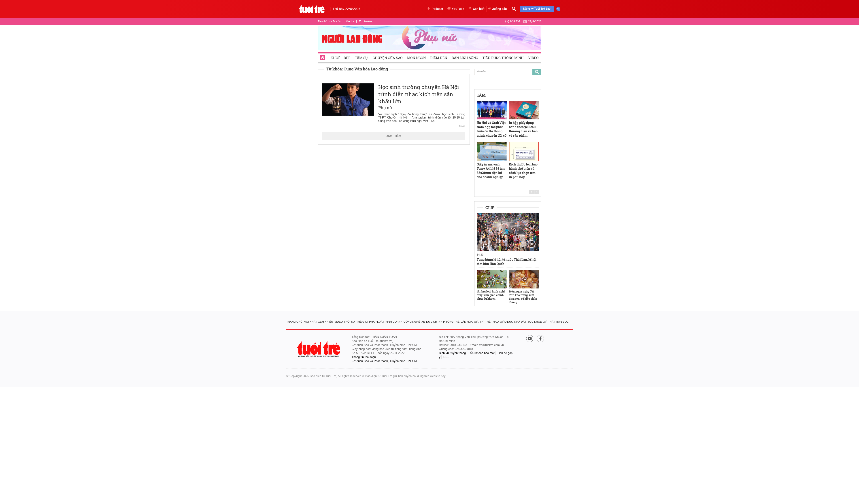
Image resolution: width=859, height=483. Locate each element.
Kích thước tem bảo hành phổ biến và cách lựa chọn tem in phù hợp (523, 170)
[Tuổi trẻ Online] (319, 349)
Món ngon (416, 57)
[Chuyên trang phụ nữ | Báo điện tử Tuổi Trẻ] (429, 38)
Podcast (437, 9)
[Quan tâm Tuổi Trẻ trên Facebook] (540, 339)
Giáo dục (506, 321)
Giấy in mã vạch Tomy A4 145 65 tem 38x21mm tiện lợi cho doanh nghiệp (491, 170)
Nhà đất (520, 321)
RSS (446, 357)
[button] (531, 192)
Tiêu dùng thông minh (503, 57)
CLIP (490, 207)
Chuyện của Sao (388, 57)
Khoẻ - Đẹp (341, 57)
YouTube (458, 9)
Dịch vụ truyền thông (452, 353)
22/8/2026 (534, 21)
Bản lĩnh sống (465, 57)
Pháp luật (376, 321)
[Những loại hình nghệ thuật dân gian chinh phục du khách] (492, 279)
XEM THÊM (393, 136)
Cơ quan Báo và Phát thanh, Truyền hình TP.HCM (384, 361)
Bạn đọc (562, 321)
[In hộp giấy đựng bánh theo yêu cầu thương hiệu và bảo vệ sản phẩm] (524, 110)
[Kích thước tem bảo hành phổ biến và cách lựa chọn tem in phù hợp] (524, 151)
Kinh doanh (393, 321)
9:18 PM (515, 21)
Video (533, 57)
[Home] (323, 56)
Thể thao (492, 321)
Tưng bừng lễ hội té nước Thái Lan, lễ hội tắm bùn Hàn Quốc (506, 261)
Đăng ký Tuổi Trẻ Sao (537, 9)
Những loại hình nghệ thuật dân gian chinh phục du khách (491, 295)
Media (350, 21)
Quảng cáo (499, 9)
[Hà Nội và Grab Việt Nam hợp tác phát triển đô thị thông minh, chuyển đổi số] (492, 110)
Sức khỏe (534, 321)
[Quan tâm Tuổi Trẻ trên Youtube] (529, 339)
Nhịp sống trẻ (448, 321)
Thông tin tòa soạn (364, 357)
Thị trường (366, 21)
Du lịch (431, 321)
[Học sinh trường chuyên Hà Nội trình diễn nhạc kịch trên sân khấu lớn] (348, 99)
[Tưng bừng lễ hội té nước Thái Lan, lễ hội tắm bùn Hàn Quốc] (508, 232)
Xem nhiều (325, 321)
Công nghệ (412, 321)
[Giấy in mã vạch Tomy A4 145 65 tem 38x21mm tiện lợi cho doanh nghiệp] (492, 151)
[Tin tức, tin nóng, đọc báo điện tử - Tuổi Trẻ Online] (312, 9)
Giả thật (549, 321)
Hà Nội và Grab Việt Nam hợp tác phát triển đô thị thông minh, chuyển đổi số (491, 129)
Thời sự (349, 321)
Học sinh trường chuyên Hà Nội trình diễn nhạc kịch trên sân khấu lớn (418, 94)
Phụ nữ (385, 107)
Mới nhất (310, 321)
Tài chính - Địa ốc (329, 21)
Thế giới (362, 321)
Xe (423, 321)
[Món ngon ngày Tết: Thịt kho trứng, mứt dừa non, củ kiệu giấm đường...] (524, 279)
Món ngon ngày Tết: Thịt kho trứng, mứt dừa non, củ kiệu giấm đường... (523, 297)
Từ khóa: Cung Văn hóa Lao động (357, 69)
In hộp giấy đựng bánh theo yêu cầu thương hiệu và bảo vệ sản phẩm (523, 129)
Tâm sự (361, 57)
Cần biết (479, 9)
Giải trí (479, 321)
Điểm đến (438, 57)
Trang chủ (294, 321)
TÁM (481, 95)
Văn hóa (467, 321)
